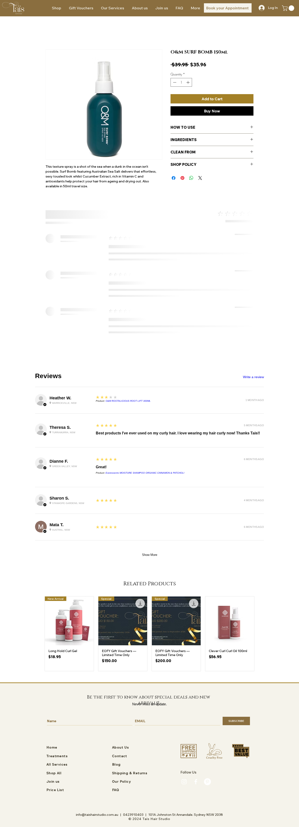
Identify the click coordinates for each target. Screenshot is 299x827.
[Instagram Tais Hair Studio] (184, 781)
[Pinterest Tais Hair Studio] (207, 781)
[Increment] (188, 82)
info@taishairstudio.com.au (97, 815)
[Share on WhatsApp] (191, 178)
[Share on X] (200, 178)
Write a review (253, 377)
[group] (149, 633)
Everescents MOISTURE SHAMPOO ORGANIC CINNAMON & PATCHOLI (145, 473)
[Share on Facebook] (173, 178)
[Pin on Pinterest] (182, 178)
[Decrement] (174, 82)
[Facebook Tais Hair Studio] (195, 781)
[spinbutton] (181, 82)
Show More (149, 555)
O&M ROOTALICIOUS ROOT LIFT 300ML (128, 401)
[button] (112, 8)
